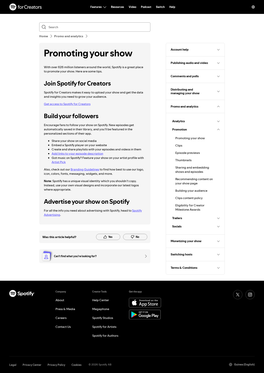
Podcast (146, 7)
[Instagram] (250, 294)
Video (132, 7)
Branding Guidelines (85, 169)
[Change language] (253, 7)
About (59, 300)
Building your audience (191, 190)
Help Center (100, 300)
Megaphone (100, 309)
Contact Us (63, 327)
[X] (237, 294)
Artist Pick (59, 162)
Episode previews (187, 153)
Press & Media (65, 309)
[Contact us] (144, 256)
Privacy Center (32, 365)
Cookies (77, 365)
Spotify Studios (102, 318)
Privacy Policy (56, 365)
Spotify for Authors (105, 335)
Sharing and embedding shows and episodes (192, 169)
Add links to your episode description (77, 153)
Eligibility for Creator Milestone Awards (189, 207)
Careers (60, 318)
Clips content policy (189, 198)
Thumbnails (183, 160)
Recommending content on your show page (194, 181)
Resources (117, 7)
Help (172, 7)
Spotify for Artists (104, 327)
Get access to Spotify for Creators (67, 104)
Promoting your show (190, 138)
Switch (160, 7)
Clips (178, 145)
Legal (12, 365)
